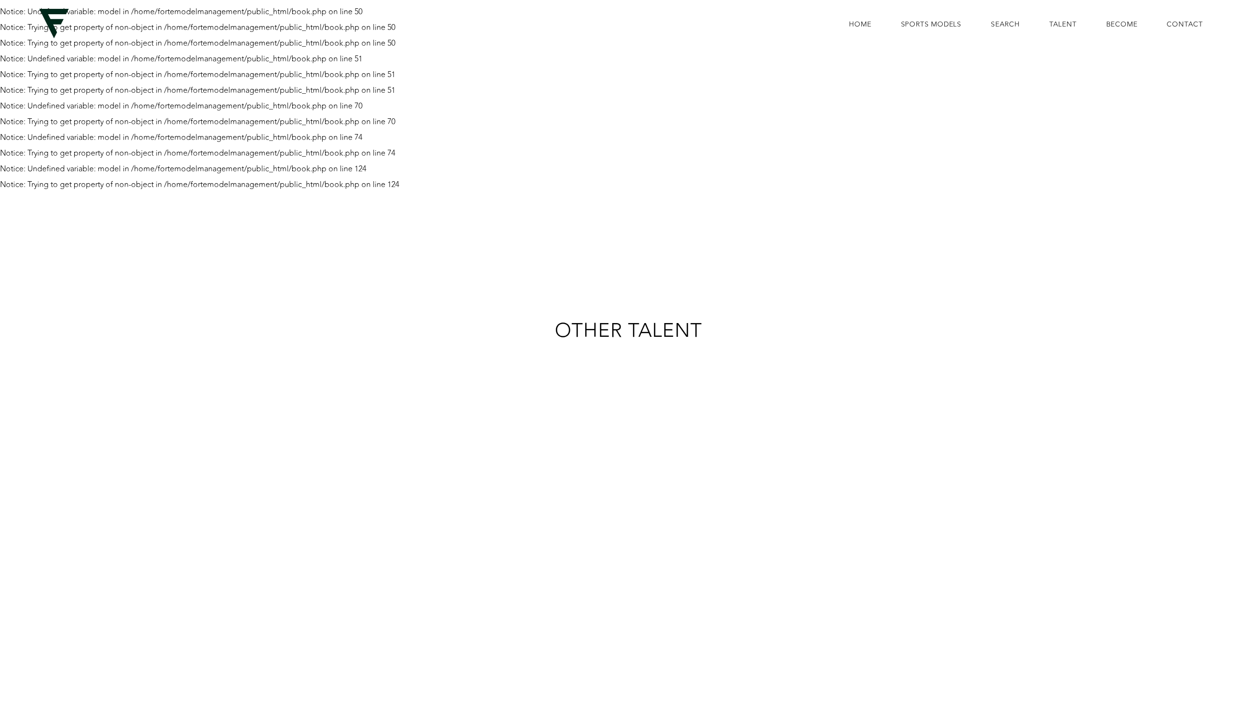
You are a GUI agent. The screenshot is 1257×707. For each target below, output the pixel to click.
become (1122, 24)
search (1005, 24)
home (860, 24)
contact (1185, 24)
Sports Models (931, 24)
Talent (1063, 24)
